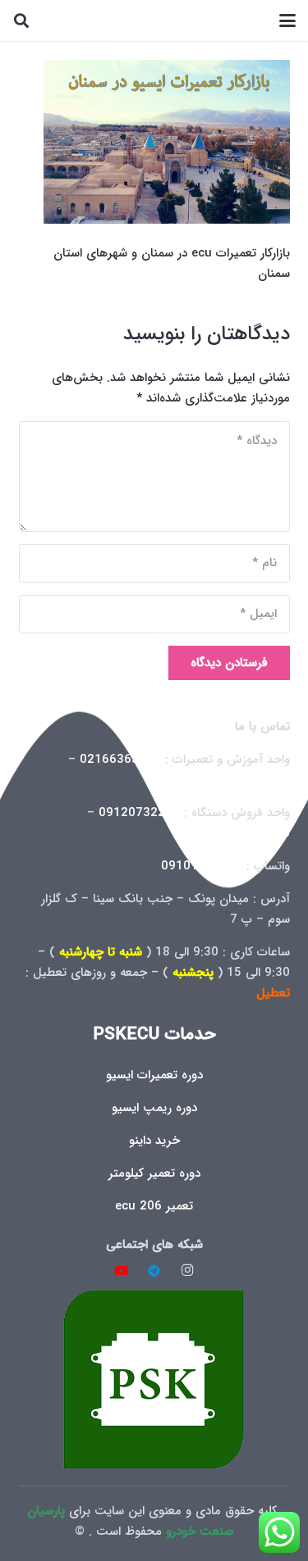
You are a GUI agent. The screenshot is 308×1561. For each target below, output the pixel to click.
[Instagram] (187, 1270)
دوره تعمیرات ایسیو (154, 1075)
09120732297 (139, 813)
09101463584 (201, 866)
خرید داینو (154, 1140)
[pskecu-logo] (154, 1378)
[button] (287, 20)
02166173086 (249, 833)
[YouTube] (120, 1270)
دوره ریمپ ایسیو (154, 1108)
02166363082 (120, 759)
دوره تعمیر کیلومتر (154, 1173)
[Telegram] (154, 1270)
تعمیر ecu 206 (154, 1206)
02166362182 (249, 780)
